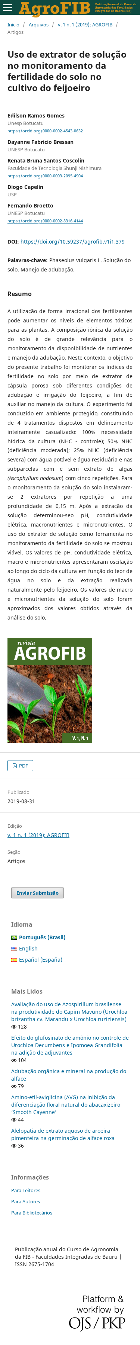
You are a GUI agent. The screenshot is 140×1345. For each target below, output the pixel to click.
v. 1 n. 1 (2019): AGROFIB (85, 24)
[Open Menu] (7, 7)
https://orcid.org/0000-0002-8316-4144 (45, 221)
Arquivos (39, 24)
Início (13, 24)
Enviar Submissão (37, 892)
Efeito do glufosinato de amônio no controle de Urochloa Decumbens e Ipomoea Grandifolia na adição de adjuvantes (70, 1045)
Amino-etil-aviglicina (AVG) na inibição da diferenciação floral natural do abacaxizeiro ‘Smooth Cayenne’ (65, 1105)
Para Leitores (25, 1190)
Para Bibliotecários (31, 1212)
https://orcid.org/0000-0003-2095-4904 (45, 175)
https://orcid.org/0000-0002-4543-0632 (45, 130)
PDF (23, 765)
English (28, 948)
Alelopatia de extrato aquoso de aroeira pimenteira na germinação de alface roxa (63, 1134)
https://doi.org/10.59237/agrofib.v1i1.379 (73, 241)
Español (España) (40, 959)
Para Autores (25, 1201)
